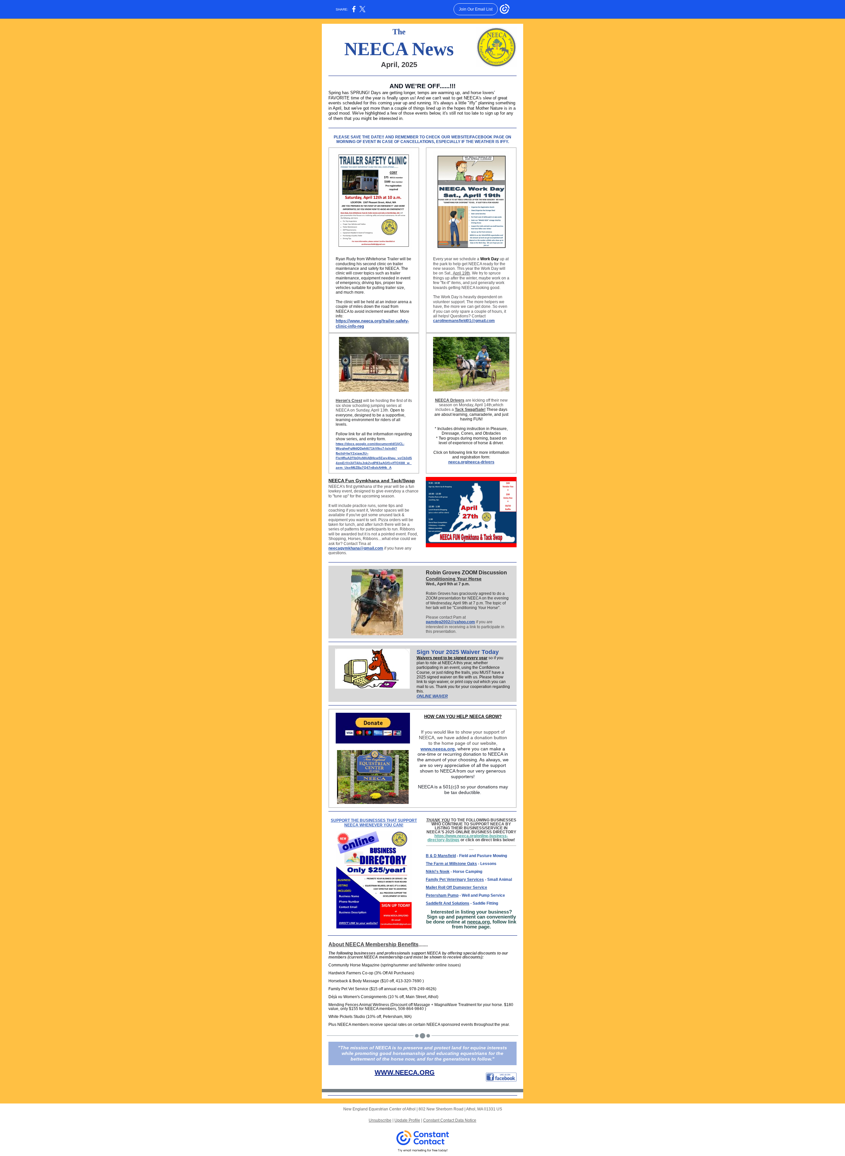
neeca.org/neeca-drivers (471, 462)
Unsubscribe (380, 1120)
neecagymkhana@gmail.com (355, 548)
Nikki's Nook (438, 871)
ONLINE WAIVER (432, 696)
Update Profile (407, 1120)
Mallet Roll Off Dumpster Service (456, 887)
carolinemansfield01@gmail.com (464, 320)
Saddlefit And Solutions (447, 903)
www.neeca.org (438, 748)
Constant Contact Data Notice (449, 1120)
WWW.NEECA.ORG (405, 1072)
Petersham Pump (442, 895)
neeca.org (478, 921)
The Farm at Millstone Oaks (451, 863)
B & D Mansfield (441, 855)
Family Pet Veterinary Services (455, 879)
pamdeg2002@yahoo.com (450, 622)
